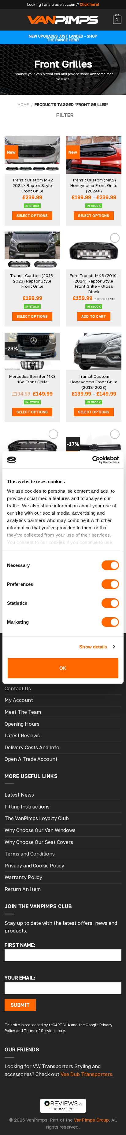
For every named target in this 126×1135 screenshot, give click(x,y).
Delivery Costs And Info (32, 747)
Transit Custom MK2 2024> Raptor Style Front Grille (32, 185)
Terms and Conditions (30, 854)
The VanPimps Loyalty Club (37, 818)
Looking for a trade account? (53, 4)
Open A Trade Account (31, 759)
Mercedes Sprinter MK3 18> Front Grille (32, 379)
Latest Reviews (22, 735)
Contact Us (18, 688)
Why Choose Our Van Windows (40, 830)
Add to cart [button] (93, 316)
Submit (20, 1005)
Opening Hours (22, 724)
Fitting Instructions (27, 807)
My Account (19, 700)
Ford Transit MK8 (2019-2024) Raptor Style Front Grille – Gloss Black (93, 283)
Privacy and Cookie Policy (34, 866)
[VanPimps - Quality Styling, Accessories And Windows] (63, 20)
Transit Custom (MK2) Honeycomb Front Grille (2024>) (93, 185)
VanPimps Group (91, 1119)
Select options (32, 215)
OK (63, 667)
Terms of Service (39, 1030)
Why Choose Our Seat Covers (39, 842)
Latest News (19, 795)
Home (23, 104)
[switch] (110, 584)
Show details (93, 646)
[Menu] (8, 19)
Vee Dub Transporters (86, 1074)
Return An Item (23, 889)
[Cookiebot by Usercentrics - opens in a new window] (92, 460)
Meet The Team (23, 712)
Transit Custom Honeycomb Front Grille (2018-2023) (93, 381)
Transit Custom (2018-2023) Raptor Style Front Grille (32, 281)
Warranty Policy (23, 877)
